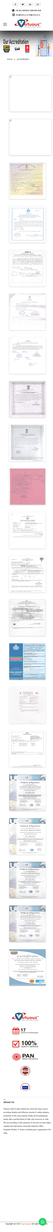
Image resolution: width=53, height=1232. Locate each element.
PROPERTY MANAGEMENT (16, 1148)
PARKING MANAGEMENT (15, 1168)
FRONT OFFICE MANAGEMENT (18, 1172)
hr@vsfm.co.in (34, 15)
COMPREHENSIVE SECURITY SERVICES (21, 1144)
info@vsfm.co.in (22, 15)
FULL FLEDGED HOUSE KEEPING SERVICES (22, 1152)
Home (9, 59)
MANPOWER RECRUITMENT (17, 1156)
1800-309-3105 (35, 10)
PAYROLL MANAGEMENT (15, 1160)
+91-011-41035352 (22, 10)
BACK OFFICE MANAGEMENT (17, 1176)
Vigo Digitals (26, 1224)
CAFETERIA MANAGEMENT (16, 1164)
